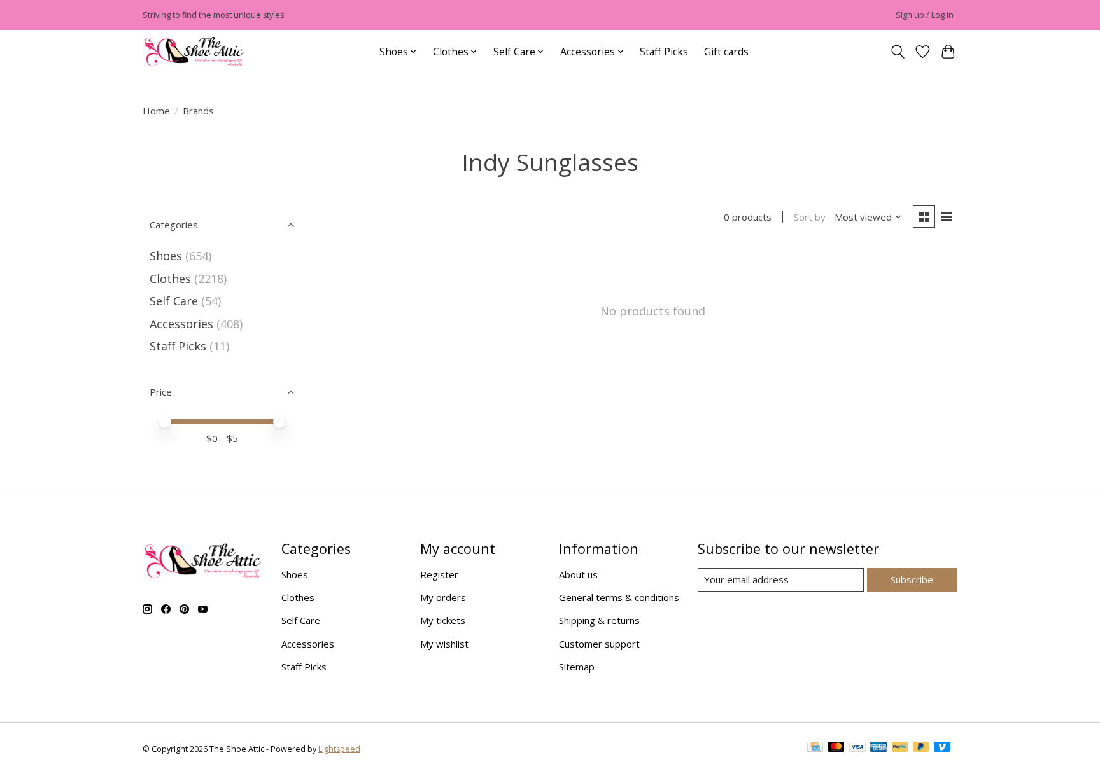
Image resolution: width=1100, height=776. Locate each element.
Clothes (170, 278)
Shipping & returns (599, 620)
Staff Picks (664, 52)
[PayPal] (900, 749)
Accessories (181, 323)
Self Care (174, 300)
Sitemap (577, 666)
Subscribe (912, 579)
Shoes (166, 255)
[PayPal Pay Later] (921, 749)
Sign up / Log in (925, 15)
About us (578, 574)
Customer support (599, 643)
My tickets (442, 620)
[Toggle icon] (897, 52)
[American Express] (878, 749)
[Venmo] (942, 749)
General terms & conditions (619, 597)
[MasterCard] (836, 749)
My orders (443, 597)
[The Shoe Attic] (194, 51)
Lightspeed (339, 749)
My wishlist (444, 643)
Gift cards (726, 52)
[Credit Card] (815, 749)
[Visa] (857, 749)
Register (439, 574)
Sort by (810, 217)
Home (156, 110)
